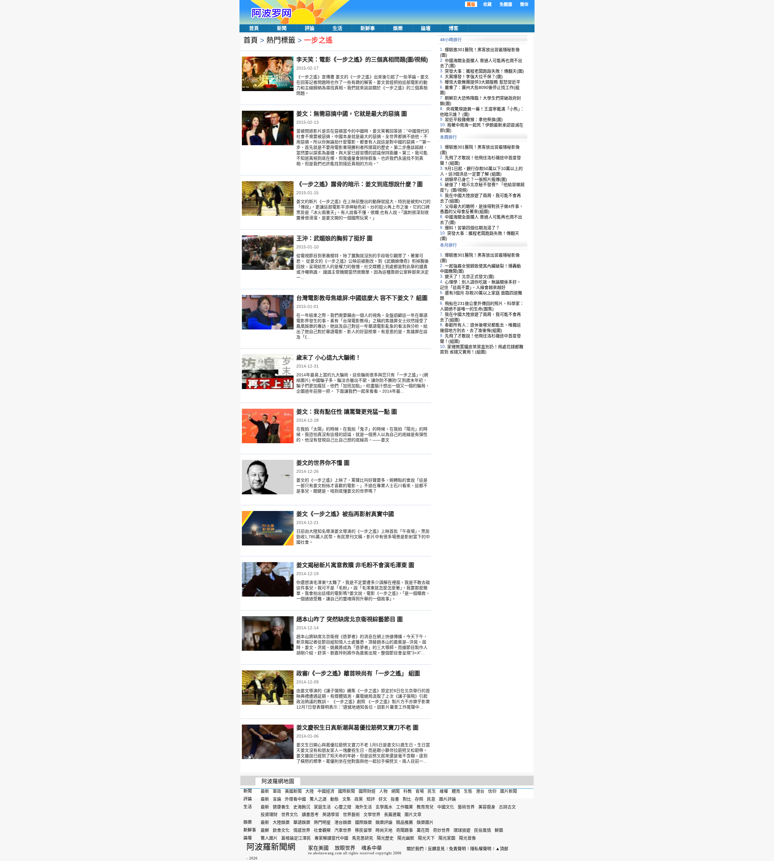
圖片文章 (413, 814)
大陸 (309, 791)
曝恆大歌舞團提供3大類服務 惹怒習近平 (482, 82)
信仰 (492, 791)
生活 (337, 28)
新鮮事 (367, 28)
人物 (383, 791)
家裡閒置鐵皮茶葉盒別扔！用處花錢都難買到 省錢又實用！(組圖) (481, 349)
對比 (407, 799)
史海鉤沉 (301, 806)
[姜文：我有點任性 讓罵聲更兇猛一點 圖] (268, 426)
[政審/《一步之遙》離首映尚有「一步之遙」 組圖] (268, 688)
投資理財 (269, 814)
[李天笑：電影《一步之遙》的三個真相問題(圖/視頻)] (268, 74)
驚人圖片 (269, 838)
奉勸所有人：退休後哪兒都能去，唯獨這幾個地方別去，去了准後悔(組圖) (480, 327)
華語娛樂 (301, 822)
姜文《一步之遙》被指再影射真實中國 (345, 514)
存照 (419, 799)
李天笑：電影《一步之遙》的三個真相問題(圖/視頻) (362, 60)
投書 (395, 799)
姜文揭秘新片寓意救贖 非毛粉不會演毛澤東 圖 (355, 565)
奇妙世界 (441, 830)
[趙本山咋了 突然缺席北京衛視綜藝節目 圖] (268, 634)
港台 (480, 791)
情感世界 (301, 830)
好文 (383, 799)
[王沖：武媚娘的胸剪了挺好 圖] (268, 253)
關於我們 (415, 848)
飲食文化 (281, 830)
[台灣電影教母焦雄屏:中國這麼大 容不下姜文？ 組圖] (268, 313)
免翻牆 (505, 4)
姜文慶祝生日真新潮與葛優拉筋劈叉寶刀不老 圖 (357, 728)
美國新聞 (293, 791)
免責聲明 (457, 848)
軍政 (277, 791)
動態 (334, 799)
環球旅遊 (462, 830)
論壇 (426, 28)
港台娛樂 (342, 822)
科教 (407, 791)
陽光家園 (446, 838)
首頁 (254, 28)
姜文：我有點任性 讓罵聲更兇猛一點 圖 (346, 412)
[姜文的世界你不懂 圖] (268, 478)
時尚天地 (384, 830)
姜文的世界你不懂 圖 (323, 463)
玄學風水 (384, 806)
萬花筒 (423, 830)
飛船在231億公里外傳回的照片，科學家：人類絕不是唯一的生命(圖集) (482, 306)
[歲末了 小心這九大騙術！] (268, 372)
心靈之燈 (342, 806)
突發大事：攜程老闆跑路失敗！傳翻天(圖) (484, 71)
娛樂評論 (384, 822)
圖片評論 (447, 799)
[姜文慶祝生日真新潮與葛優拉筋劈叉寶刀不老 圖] (268, 742)
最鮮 (265, 830)
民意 (431, 799)
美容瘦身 (486, 806)
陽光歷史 (385, 838)
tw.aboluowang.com (325, 853)
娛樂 (398, 28)
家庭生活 (322, 806)
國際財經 (367, 791)
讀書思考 (310, 814)
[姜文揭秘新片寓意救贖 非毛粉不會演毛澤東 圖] (268, 580)
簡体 (524, 4)
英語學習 (330, 814)
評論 (309, 28)
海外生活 (363, 806)
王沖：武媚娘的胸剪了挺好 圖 (334, 238)
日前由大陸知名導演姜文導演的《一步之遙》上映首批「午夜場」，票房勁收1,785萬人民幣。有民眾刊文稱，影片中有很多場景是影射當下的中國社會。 (363, 537)
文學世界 (371, 814)
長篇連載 (392, 814)
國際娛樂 (363, 822)
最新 (265, 791)
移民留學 (363, 830)
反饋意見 (436, 848)
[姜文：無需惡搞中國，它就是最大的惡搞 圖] (268, 128)
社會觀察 (322, 830)
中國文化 (445, 806)
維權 (444, 791)
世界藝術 (351, 814)
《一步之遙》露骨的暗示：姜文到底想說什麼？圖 (359, 184)
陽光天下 (426, 838)
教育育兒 (425, 806)
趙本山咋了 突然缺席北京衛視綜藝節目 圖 (349, 619)
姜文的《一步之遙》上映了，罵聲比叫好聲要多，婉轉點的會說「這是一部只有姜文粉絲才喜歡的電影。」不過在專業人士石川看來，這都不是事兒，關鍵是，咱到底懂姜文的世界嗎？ (362, 485)
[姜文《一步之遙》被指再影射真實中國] (268, 529)
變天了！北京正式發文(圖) (469, 276)
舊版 (471, 4)
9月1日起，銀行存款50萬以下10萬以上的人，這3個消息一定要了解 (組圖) (481, 171)
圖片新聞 (508, 791)
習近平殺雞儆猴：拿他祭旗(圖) (474, 119)
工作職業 (404, 806)
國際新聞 (346, 791)
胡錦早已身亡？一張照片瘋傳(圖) (476, 179)
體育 (456, 791)
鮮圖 (499, 830)
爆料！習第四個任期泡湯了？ (472, 227)
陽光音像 (467, 838)
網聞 (395, 791)
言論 (277, 799)
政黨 (358, 799)
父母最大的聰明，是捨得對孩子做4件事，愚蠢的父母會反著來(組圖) (481, 209)
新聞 (282, 28)
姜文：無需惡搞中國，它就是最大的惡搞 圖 (351, 114)
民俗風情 (482, 830)
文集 (346, 799)
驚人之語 (318, 799)
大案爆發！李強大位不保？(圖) (474, 76)
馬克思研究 (362, 838)
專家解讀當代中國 (331, 838)
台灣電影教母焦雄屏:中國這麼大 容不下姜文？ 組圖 (362, 298)
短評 (370, 799)
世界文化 (289, 814)
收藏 (487, 4)
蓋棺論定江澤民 (296, 838)
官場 (419, 791)
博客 (453, 28)
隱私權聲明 (480, 848)
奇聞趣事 (404, 830)
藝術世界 (466, 806)
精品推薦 (404, 822)
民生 (432, 791)
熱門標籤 (280, 40)
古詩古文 (507, 806)
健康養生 (281, 806)
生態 (468, 791)
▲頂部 (502, 848)
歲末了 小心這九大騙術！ (328, 358)
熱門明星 (322, 822)
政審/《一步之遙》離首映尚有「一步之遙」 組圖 (358, 673)
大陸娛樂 (281, 822)
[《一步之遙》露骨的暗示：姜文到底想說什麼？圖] (268, 199)
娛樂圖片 (425, 822)
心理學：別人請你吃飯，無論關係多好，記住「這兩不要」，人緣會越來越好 (480, 285)
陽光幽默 (405, 838)
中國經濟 (325, 791)
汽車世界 (342, 830)
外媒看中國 (295, 799)
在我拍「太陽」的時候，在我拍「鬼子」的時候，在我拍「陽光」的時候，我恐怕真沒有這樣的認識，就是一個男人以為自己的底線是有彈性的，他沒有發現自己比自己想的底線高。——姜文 (362, 434)
